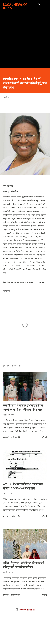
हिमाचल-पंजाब (11, 282)
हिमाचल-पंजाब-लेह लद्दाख (25, 282)
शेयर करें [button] (41, 282)
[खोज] (39, 4)
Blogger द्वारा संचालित (26, 609)
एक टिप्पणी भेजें (15, 437)
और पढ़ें (44, 437)
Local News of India (15, 6)
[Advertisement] (25, 37)
